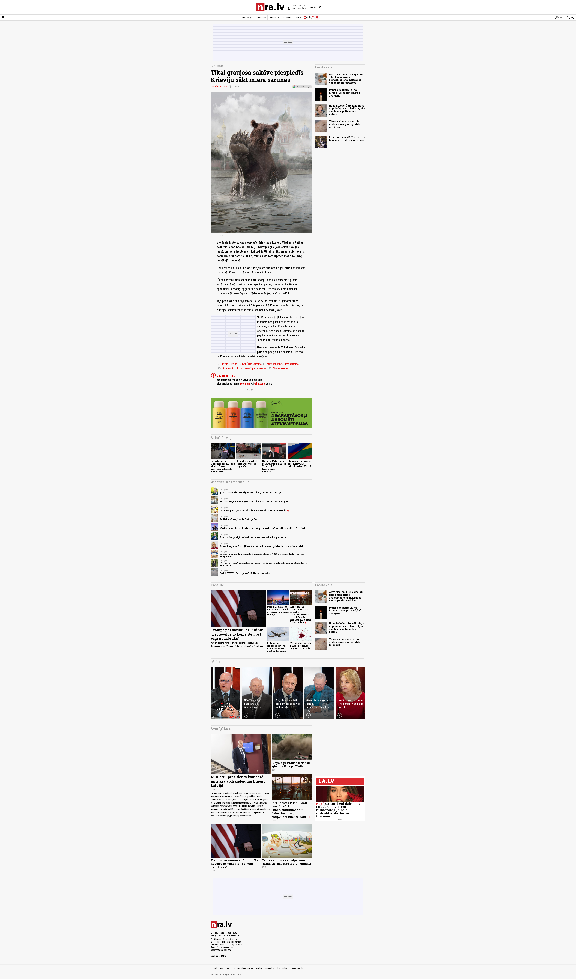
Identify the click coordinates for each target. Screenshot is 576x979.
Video (216, 661)
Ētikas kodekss (281, 968)
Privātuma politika (239, 968)
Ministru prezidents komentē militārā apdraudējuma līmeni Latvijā (238, 781)
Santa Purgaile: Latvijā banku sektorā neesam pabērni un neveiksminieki (262, 546)
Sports (298, 17)
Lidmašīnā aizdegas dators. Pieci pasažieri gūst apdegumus (276, 647)
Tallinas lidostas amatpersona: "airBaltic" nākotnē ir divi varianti (286, 861)
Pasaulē (219, 65)
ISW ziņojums (278, 368)
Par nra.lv (214, 968)
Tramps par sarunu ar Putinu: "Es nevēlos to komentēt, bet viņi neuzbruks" (237, 634)
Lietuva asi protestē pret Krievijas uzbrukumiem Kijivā (299, 464)
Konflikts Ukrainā (250, 364)
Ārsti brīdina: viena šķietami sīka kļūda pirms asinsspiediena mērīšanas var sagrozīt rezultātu (346, 78)
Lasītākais (324, 67)
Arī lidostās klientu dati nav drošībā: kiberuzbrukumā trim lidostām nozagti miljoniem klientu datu (300, 614)
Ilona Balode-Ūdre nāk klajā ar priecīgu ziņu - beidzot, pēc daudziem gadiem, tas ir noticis (347, 110)
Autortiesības (269, 968)
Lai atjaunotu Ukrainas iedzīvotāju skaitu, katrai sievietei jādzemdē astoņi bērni (223, 466)
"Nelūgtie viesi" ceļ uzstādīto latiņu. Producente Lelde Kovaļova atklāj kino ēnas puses (263, 564)
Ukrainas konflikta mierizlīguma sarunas (243, 368)
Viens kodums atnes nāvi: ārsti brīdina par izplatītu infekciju (345, 124)
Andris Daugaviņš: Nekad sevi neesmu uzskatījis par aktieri (254, 537)
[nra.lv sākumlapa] (270, 7)
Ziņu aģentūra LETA (219, 86)
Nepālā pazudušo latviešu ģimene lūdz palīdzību (291, 764)
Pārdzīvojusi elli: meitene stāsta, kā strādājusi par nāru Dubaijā (278, 610)
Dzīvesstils (261, 17)
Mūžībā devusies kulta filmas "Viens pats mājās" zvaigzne (345, 92)
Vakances (292, 968)
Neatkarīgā (247, 17)
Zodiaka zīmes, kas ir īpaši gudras (239, 519)
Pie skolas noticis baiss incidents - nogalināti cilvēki (301, 646)
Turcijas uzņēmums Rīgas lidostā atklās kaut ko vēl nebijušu (254, 501)
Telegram (245, 383)
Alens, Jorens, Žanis (297, 8)
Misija (229, 968)
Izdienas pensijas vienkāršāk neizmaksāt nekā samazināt (253, 510)
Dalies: (250, 390)
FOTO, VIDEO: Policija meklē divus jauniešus (245, 573)
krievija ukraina (227, 364)
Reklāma (222, 968)
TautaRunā (274, 17)
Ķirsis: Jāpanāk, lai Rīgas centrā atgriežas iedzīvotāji (250, 492)
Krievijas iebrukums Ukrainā (281, 364)
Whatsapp (259, 383)
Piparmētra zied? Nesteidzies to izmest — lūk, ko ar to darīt (347, 138)
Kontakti (300, 968)
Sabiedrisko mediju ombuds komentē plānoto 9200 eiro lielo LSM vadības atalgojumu (262, 555)
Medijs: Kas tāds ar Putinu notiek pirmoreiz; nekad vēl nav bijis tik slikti (262, 528)
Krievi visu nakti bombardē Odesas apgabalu (246, 464)
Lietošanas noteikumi (255, 968)
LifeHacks (286, 17)
